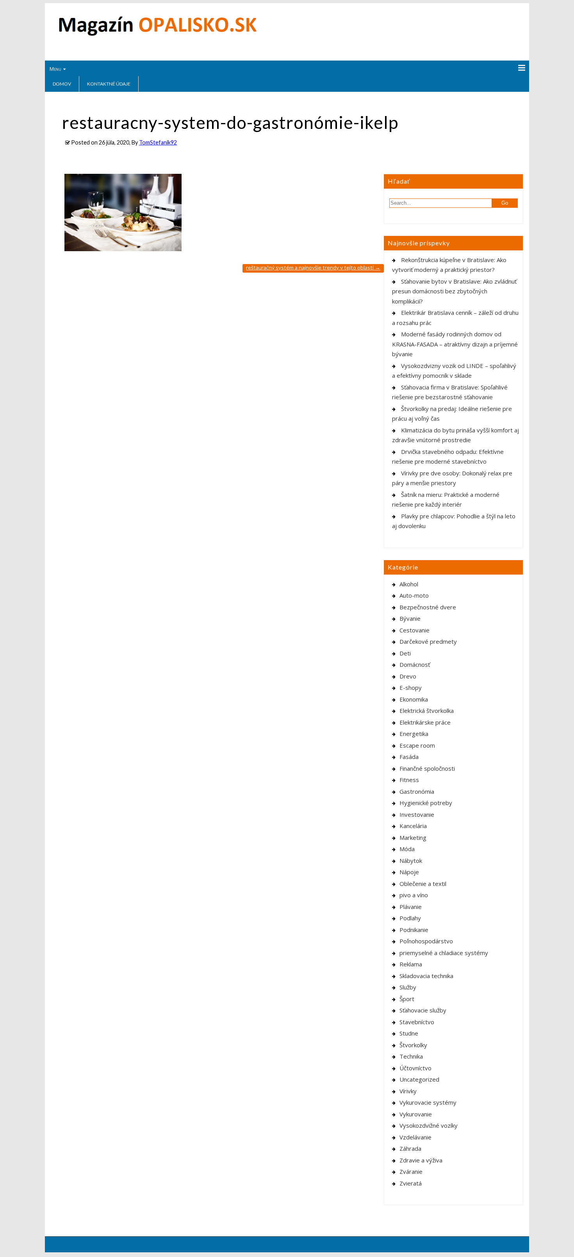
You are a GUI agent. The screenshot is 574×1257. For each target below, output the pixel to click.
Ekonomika (413, 699)
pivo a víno (413, 895)
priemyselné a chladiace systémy (443, 953)
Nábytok (410, 860)
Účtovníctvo (415, 1068)
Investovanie (416, 814)
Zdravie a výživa (420, 1160)
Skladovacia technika (426, 976)
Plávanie (410, 907)
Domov (62, 84)
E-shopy (410, 687)
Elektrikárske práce (425, 722)
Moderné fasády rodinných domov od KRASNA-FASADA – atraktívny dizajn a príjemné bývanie (455, 344)
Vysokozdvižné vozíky (428, 1125)
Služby (407, 987)
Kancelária (413, 826)
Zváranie (410, 1171)
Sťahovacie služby (422, 1010)
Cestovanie (414, 630)
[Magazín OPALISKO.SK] (157, 34)
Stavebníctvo (416, 1022)
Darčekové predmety (428, 641)
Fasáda (409, 757)
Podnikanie (413, 930)
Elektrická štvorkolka (426, 710)
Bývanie (410, 618)
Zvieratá (410, 1183)
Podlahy (410, 918)
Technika (411, 1056)
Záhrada (410, 1148)
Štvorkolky (413, 1045)
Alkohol (408, 584)
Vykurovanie (415, 1114)
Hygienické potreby (425, 803)
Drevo (407, 676)
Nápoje (409, 872)
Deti (405, 653)
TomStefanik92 (158, 142)
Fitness (409, 780)
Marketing (412, 837)
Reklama (410, 964)
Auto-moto (414, 595)
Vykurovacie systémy (427, 1102)
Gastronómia (416, 791)
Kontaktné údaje (108, 84)
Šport (406, 999)
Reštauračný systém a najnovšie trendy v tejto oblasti (313, 267)
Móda (407, 849)
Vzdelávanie (415, 1137)
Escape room (417, 745)
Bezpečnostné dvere (427, 607)
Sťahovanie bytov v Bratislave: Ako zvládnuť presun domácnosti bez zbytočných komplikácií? (454, 291)
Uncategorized (419, 1079)
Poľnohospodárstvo (426, 941)
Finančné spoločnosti (427, 768)
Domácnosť (414, 664)
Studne (408, 1033)
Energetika (413, 733)
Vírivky (408, 1091)
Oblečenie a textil (422, 883)
